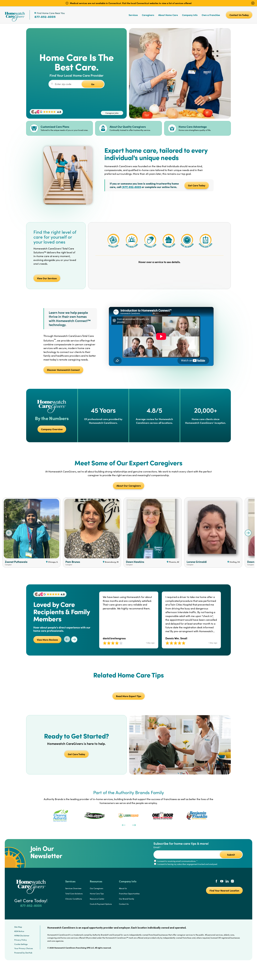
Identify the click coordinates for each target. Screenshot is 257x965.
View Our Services (47, 278)
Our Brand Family (126, 898)
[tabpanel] (60, 816)
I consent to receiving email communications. (176, 861)
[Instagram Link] (232, 881)
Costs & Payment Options (101, 904)
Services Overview (73, 888)
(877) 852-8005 (131, 187)
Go (92, 84)
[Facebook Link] (216, 881)
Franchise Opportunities (129, 893)
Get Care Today (196, 185)
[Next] (133, 824)
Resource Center (97, 898)
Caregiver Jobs (112, 113)
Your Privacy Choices (23, 948)
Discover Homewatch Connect (63, 369)
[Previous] (123, 824)
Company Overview (52, 429)
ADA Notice (19, 931)
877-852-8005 (45, 16)
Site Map (18, 927)
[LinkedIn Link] (227, 881)
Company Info (190, 15)
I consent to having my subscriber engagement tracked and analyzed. (187, 864)
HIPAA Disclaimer (21, 935)
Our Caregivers (96, 888)
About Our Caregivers (128, 485)
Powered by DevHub (23, 952)
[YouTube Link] (221, 881)
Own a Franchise (211, 15)
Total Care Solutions (74, 893)
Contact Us (124, 904)
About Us (123, 888)
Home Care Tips (97, 893)
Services (133, 15)
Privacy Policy (20, 940)
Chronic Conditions (73, 898)
